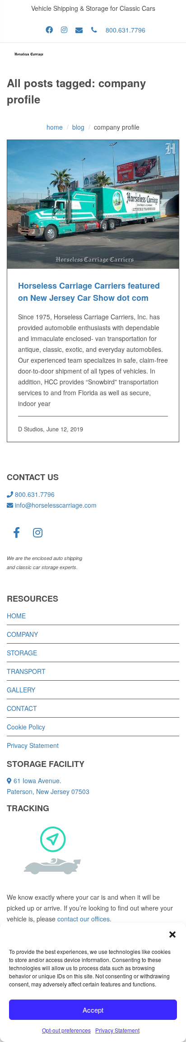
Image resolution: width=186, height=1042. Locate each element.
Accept (93, 1009)
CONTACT (22, 708)
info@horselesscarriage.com (56, 504)
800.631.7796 (125, 29)
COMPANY (22, 634)
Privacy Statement (117, 1030)
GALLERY (21, 689)
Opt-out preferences (66, 1030)
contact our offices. (84, 918)
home (54, 126)
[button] (172, 934)
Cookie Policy (26, 726)
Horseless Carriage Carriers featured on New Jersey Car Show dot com (89, 292)
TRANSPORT (26, 671)
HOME (16, 615)
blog (78, 126)
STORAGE (22, 652)
